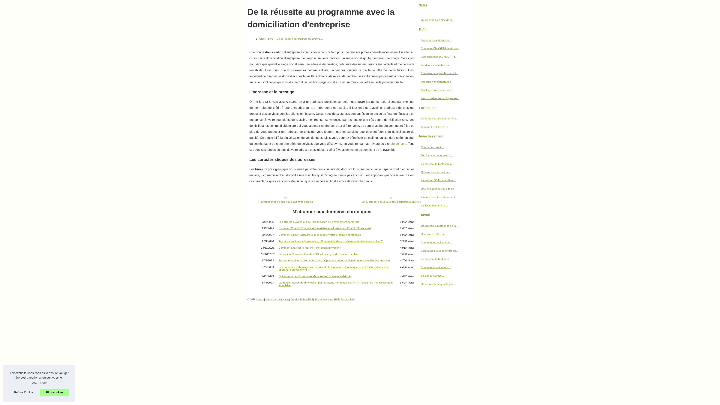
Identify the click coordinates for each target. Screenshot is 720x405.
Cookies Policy (299, 299)
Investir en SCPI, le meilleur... (438, 180)
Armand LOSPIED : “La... (436, 126)
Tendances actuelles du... (436, 65)
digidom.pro (398, 143)
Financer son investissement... (439, 197)
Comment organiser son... (436, 242)
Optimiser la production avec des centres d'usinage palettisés (315, 276)
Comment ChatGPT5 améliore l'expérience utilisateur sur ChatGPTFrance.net (325, 228)
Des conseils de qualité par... (438, 284)
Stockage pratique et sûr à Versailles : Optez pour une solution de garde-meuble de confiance (334, 260)
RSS (310, 299)
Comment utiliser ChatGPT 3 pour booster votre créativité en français (320, 234)
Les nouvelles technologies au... (440, 98)
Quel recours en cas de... (436, 172)
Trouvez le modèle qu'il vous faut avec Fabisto (285, 201)
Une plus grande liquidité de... (438, 188)
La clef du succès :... (433, 275)
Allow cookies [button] (54, 392)
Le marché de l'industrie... (436, 258)
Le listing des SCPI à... (434, 205)
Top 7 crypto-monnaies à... (437, 155)
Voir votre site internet (277, 299)
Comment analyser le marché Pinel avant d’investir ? (310, 247)
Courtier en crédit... (432, 147)
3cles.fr (260, 299)
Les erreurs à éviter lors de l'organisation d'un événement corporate (319, 221)
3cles (261, 38)
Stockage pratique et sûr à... (437, 90)
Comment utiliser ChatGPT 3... (439, 56)
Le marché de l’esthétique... (437, 163)
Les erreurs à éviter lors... (436, 40)
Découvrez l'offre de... (434, 234)
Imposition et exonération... (437, 81)
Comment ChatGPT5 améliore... (440, 48)
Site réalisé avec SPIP (327, 299)
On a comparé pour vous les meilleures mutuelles (391, 201)
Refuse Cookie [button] (23, 392)
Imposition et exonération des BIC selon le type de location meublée (319, 254)
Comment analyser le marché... (439, 73)
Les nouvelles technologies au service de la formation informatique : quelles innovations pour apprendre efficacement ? (334, 268)
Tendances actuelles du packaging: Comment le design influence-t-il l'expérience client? (331, 241)
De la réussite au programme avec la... (300, 38)
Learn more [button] (39, 382)
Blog (270, 38)
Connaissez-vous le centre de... (439, 250)
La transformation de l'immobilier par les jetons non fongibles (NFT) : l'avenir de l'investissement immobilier (336, 284)
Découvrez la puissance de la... (439, 225)
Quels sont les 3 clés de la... (437, 19)
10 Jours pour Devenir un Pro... (439, 118)
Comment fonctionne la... (436, 267)
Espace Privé (348, 299)
